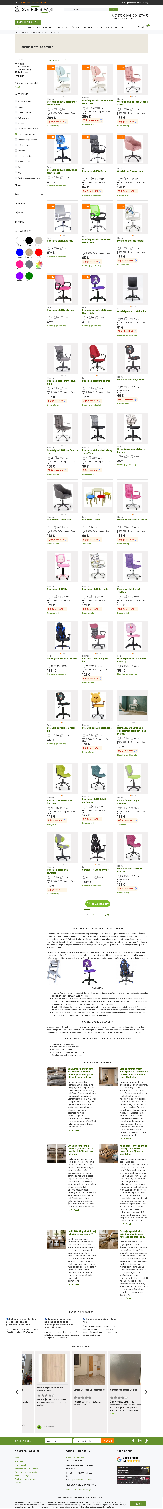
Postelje (21, 107)
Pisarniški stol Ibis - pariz (95, 589)
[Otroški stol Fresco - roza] (133, 149)
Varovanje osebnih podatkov (26, 1468)
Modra (19, 257)
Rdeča (38, 257)
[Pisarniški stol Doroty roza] (63, 289)
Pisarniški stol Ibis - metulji (131, 240)
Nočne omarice (24, 145)
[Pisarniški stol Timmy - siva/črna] (63, 358)
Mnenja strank (20, 1465)
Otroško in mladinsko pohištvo (32, 32)
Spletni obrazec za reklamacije (78, 1489)
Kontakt (18, 1482)
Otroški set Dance (91, 519)
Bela (19, 245)
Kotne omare (23, 118)
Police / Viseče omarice (27, 139)
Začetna (17, 32)
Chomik (121, 725)
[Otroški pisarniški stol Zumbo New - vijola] (98, 289)
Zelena (29, 280)
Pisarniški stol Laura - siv (60, 240)
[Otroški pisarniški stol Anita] (133, 289)
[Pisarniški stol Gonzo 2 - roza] (133, 497)
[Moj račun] (139, 27)
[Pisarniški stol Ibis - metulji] (133, 218)
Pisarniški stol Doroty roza (60, 310)
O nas (17, 1458)
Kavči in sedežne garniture (29, 178)
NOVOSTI (109, 27)
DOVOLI (138, 1503)
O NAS (18, 27)
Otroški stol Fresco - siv (59, 519)
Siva (29, 269)
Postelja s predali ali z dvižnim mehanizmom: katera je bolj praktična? (132, 1234)
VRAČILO (91, 27)
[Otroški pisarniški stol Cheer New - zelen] (98, 218)
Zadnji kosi (23, 72)
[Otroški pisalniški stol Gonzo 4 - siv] (63, 428)
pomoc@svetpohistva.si (82, 1479)
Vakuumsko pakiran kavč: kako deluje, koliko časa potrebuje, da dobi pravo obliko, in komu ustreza (81, 1072)
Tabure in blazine (25, 156)
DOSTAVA (60, 27)
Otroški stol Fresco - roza (130, 171)
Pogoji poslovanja (22, 1475)
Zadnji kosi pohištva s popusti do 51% (33, 2)
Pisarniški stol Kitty (57, 589)
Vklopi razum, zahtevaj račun (26, 1472)
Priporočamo (24, 66)
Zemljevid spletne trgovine (25, 1479)
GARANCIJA (81, 27)
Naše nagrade (20, 1461)
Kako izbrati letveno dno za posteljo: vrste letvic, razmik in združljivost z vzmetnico (133, 1149)
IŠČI (113, 10)
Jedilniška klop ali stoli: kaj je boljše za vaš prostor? (82, 1232)
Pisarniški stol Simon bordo (96, 380)
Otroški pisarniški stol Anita (131, 311)
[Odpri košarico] (146, 27)
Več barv (38, 269)
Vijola (19, 280)
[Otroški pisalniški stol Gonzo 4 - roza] (133, 79)
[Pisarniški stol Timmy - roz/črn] (98, 636)
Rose (19, 269)
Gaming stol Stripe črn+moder (62, 658)
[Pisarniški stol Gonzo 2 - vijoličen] (133, 567)
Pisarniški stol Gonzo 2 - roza (132, 519)
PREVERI (108, 1441)
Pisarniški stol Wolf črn (94, 171)
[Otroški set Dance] (98, 497)
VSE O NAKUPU (28, 27)
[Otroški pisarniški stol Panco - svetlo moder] (63, 79)
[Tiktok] (146, 1440)
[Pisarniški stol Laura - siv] (63, 218)
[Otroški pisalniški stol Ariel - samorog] (133, 636)
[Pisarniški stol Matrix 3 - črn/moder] (98, 778)
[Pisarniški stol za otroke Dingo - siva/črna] (98, 428)
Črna (29, 245)
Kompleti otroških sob (27, 101)
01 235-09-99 (122, 15)
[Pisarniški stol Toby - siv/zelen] (133, 778)
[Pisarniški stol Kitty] (63, 567)
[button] (52, 79)
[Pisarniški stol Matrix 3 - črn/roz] (133, 847)
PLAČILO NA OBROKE (46, 27)
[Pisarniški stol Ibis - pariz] (98, 567)
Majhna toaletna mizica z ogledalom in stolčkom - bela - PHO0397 (132, 730)
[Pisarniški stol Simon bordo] (98, 358)
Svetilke (21, 167)
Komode (21, 123)
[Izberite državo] (143, 27)
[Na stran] (107, 914)
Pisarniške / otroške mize (28, 129)
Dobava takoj (24, 69)
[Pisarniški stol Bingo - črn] (133, 358)
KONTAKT (119, 27)
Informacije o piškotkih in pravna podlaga (106, 1502)
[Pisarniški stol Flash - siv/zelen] (63, 847)
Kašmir (38, 245)
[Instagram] (139, 1440)
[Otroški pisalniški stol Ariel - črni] (63, 705)
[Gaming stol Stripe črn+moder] (63, 636)
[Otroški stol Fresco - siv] (63, 497)
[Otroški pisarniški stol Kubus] (98, 705)
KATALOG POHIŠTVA (26, 22)
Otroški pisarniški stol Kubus (97, 727)
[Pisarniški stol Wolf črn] (98, 149)
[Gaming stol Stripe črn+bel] (98, 847)
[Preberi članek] (56, 1076)
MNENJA (100, 27)
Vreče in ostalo (24, 161)
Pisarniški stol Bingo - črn (130, 379)
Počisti (18, 87)
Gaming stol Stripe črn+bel (95, 869)
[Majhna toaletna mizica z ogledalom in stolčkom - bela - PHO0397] (133, 705)
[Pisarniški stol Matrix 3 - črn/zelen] (63, 778)
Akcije (21, 63)
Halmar (50, 98)
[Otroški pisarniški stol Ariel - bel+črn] (133, 428)
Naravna (28, 257)
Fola (49, 167)
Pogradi (21, 172)
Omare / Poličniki (25, 112)
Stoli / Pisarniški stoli (27, 82)
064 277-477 (140, 15)
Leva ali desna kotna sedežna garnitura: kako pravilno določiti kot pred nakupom (80, 1149)
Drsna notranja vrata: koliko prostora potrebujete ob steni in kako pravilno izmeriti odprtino (134, 1072)
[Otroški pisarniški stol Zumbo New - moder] (63, 149)
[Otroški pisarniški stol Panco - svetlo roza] (98, 79)
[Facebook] (133, 1440)
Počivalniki (22, 150)
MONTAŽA (70, 27)
